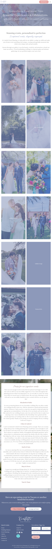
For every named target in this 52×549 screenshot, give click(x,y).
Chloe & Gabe (38, 354)
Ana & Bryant (13, 82)
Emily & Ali (39, 218)
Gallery (3, 534)
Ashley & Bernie (13, 218)
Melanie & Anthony (13, 309)
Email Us (18, 528)
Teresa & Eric (38, 309)
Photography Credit (33, 547)
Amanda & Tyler (38, 173)
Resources (4, 538)
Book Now (44, 2)
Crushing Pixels (24, 547)
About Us (3, 536)
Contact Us (4, 540)
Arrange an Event (34, 509)
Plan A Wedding (17, 509)
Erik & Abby (13, 263)
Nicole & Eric (38, 82)
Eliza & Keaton (13, 173)
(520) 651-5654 (20, 530)
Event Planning (5, 532)
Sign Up (36, 537)
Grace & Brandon (38, 127)
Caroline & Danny (13, 127)
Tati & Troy (13, 354)
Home (2, 528)
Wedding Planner (5, 530)
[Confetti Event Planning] (4, 2)
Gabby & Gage (38, 263)
